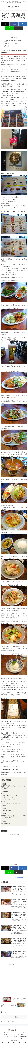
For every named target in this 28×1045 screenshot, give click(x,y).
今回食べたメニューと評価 (10, 44)
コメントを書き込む (14, 1017)
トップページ (7, 1032)
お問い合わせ (14, 1040)
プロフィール (20, 1032)
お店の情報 (6, 46)
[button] (18, 28)
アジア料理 (4, 831)
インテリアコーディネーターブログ (20, 1037)
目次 (12, 37)
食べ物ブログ (7, 1034)
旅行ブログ (20, 1034)
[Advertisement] (14, 849)
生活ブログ (7, 1036)
